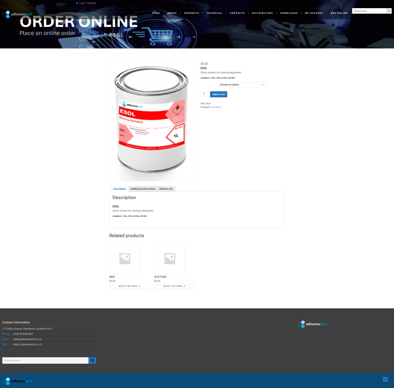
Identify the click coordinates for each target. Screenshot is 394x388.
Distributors (262, 13)
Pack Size (205, 82)
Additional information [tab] (142, 188)
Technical (215, 13)
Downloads (289, 13)
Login (82, 3)
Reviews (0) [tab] (166, 188)
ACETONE (160, 276)
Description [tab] (120, 188)
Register (91, 3)
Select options (127, 286)
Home (156, 13)
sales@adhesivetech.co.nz (27, 339)
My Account (314, 13)
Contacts (237, 13)
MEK (112, 276)
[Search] (92, 360)
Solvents (216, 107)
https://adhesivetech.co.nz (27, 344)
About (172, 13)
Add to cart (219, 94)
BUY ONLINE (339, 13)
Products (191, 13)
